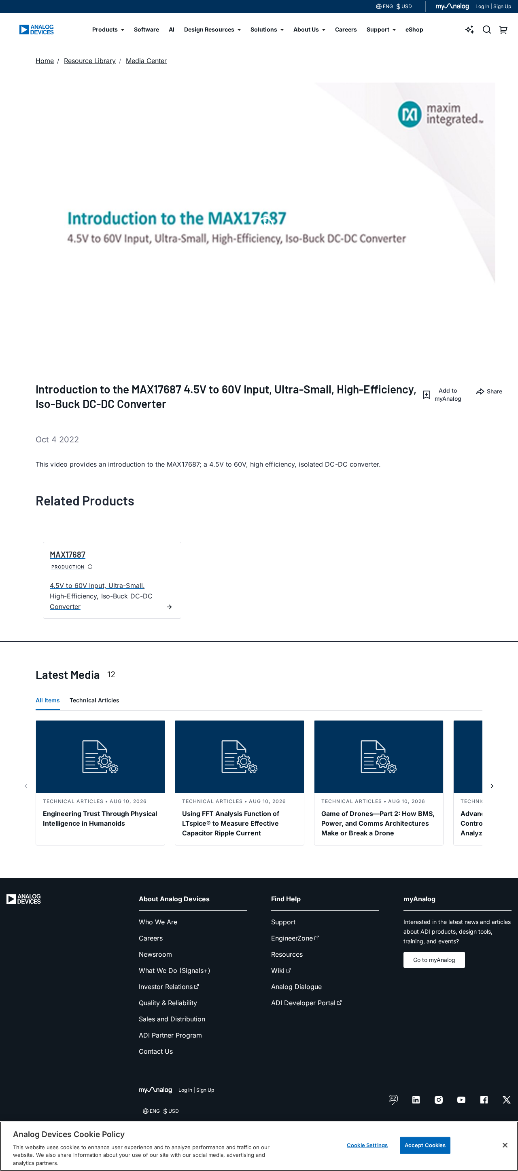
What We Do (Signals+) (174, 970)
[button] (442, 394)
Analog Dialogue (296, 987)
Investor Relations (166, 987)
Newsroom (155, 954)
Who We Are (158, 922)
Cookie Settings (367, 1145)
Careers (151, 938)
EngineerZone (292, 938)
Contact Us (156, 1051)
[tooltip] (90, 566)
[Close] (505, 1145)
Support (283, 922)
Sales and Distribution (172, 1019)
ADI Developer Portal (303, 1003)
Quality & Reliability (168, 1003)
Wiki (277, 970)
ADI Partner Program (170, 1035)
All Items (48, 700)
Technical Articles (94, 700)
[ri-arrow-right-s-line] (492, 786)
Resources (287, 954)
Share (491, 391)
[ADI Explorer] (469, 29)
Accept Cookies (425, 1145)
